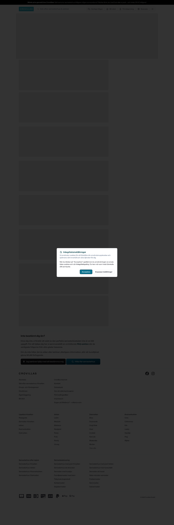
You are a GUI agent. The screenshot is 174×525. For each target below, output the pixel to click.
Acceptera (86, 272)
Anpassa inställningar (103, 272)
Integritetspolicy (82, 264)
